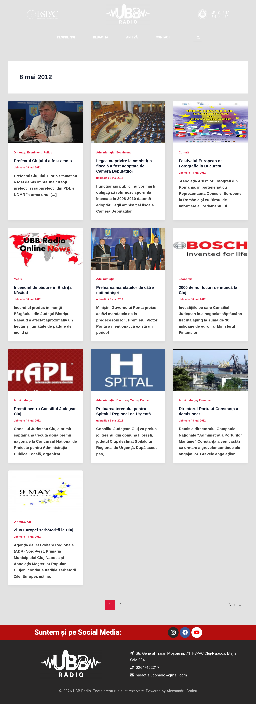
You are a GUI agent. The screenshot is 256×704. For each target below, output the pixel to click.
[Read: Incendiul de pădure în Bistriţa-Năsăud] (45, 248)
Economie (185, 278)
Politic (48, 152)
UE (29, 521)
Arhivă (132, 37)
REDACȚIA (100, 37)
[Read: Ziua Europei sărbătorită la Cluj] (45, 491)
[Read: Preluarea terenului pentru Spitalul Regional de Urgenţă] (128, 370)
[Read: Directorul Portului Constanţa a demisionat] (210, 370)
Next (235, 605)
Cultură (184, 152)
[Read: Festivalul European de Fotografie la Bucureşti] (210, 122)
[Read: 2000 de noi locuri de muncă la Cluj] (210, 248)
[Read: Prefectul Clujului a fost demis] (45, 122)
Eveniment (34, 152)
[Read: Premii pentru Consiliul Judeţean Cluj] (45, 370)
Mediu (18, 278)
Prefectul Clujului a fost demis (43, 161)
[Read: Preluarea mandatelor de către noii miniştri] (128, 248)
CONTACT (163, 37)
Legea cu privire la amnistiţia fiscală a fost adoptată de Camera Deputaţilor (124, 166)
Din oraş (19, 152)
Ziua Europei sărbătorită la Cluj (43, 530)
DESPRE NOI (66, 37)
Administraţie (105, 152)
